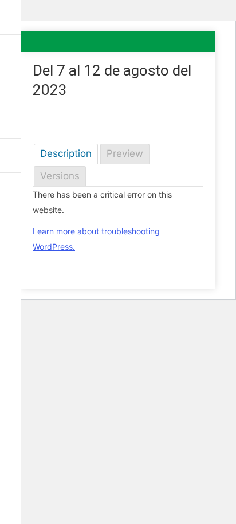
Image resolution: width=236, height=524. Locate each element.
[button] (12, 17)
